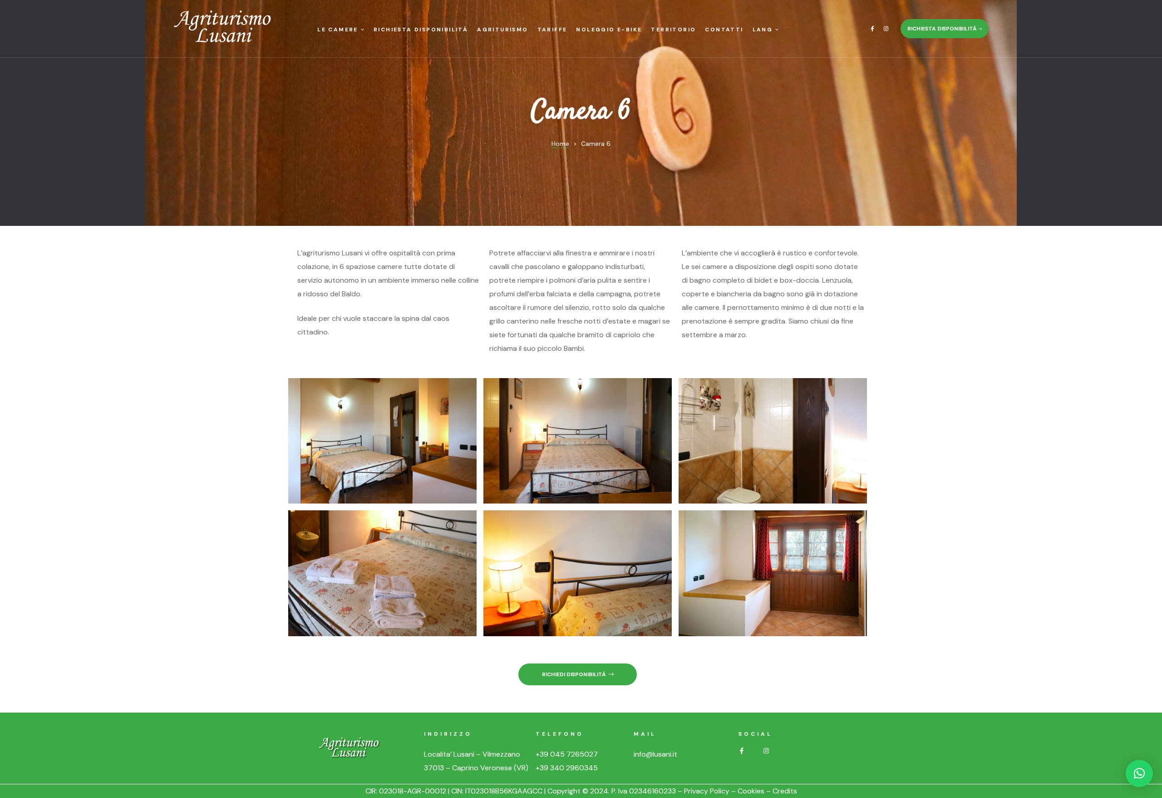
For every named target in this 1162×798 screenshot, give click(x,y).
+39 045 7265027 (567, 754)
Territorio (673, 29)
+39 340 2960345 (567, 768)
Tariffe (552, 29)
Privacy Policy (706, 791)
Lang (763, 29)
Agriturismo (502, 29)
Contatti (724, 29)
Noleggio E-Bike (609, 29)
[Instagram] (886, 28)
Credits (785, 791)
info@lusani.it (655, 754)
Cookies (751, 791)
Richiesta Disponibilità (421, 29)
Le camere (337, 29)
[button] (945, 28)
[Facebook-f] (872, 28)
